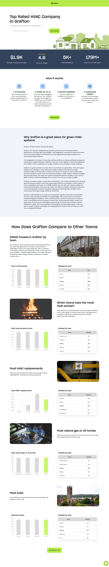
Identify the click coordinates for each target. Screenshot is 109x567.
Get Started (54, 117)
